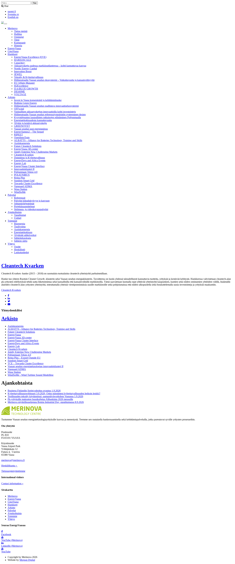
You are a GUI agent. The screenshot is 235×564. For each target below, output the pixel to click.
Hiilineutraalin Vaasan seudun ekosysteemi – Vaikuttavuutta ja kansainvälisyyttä (54, 80)
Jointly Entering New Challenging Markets (35, 151)
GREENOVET (22, 126)
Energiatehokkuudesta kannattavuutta (33, 120)
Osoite (17, 246)
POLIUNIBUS (22, 174)
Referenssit (19, 197)
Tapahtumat (20, 215)
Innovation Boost (22, 71)
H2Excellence (21, 85)
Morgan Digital (27, 560)
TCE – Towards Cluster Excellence (25, 363)
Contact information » (12, 483)
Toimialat (12, 220)
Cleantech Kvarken (24, 154)
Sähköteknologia (22, 238)
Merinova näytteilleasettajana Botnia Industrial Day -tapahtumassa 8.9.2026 (46, 402)
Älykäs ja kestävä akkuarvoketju (30, 123)
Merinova (12, 28)
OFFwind (19, 108)
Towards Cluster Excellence (28, 183)
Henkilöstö (19, 249)
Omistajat (19, 37)
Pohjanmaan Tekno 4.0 (25, 172)
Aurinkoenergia (22, 143)
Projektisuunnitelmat (24, 206)
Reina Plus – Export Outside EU (24, 357)
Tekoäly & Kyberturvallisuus (28, 77)
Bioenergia (19, 223)
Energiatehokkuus (23, 232)
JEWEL (18, 74)
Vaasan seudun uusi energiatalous (31, 129)
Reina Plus (19, 177)
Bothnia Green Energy (25, 103)
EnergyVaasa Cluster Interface (29, 166)
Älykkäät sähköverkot (25, 235)
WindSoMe (20, 192)
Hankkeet (12, 54)
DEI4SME (19, 91)
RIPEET (18, 134)
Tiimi (16, 39)
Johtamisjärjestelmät (24, 203)
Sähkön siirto (20, 241)
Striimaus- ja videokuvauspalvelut (31, 209)
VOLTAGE (20, 94)
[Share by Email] (9, 304)
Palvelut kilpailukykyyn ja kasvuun (32, 200)
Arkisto (11, 97)
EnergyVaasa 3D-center (26, 149)
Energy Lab (20, 163)
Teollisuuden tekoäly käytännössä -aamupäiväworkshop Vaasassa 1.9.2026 (45, 396)
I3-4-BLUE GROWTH (26, 88)
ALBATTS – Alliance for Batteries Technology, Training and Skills (48, 140)
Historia (18, 45)
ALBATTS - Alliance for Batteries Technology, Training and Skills (41, 329)
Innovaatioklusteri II (24, 169)
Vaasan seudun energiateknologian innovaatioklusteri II (35, 366)
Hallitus (18, 34)
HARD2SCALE (22, 60)
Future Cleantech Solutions (27, 146)
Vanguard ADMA (23, 186)
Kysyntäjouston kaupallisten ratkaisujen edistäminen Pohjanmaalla (47, 117)
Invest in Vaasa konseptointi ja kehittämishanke (38, 100)
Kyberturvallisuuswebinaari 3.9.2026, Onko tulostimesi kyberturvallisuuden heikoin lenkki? (54, 393)
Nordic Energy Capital (25, 68)
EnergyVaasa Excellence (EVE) (30, 57)
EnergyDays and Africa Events (29, 160)
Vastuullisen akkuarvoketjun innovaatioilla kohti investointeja (45, 111)
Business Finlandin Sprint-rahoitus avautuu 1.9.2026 (34, 390)
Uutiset (17, 218)
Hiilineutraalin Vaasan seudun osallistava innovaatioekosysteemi (46, 106)
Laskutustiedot (21, 252)
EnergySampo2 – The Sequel (29, 131)
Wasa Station (20, 189)
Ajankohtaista (15, 212)
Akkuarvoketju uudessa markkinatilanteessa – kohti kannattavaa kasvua (50, 65)
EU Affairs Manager (24, 83)
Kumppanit (19, 42)
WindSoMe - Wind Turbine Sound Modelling (30, 375)
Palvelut (12, 195)
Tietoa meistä (20, 31)
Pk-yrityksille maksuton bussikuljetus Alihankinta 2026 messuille (40, 399)
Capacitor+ (19, 62)
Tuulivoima (20, 226)
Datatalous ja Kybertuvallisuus (29, 157)
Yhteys (11, 243)
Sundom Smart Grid (24, 180)
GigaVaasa (13, 51)
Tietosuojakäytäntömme (13, 471)
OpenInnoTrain (22, 137)
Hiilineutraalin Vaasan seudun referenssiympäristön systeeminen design (50, 114)
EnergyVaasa (14, 48)
